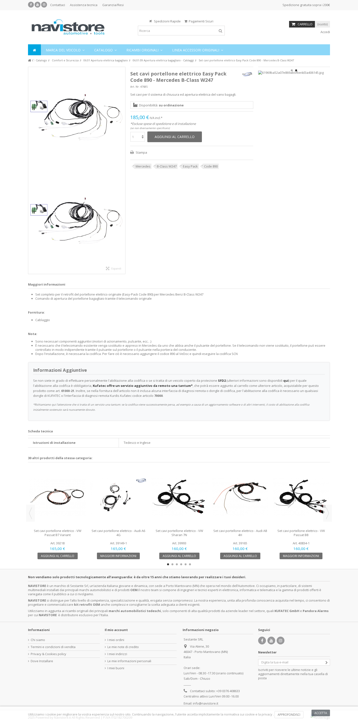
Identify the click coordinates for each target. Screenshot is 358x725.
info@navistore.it (205, 703)
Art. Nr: (135, 86)
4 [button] (181, 564)
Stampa (141, 152)
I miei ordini (115, 640)
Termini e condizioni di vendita (53, 647)
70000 (158, 395)
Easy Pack (190, 166)
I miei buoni (115, 668)
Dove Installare (42, 661)
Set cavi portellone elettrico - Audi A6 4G (118, 533)
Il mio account (116, 630)
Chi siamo (38, 640)
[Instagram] (44, 5)
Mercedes (143, 166)
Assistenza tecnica (83, 5)
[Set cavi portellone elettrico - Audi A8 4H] (240, 497)
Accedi (325, 32)
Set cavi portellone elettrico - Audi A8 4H (240, 533)
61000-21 (67, 391)
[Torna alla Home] (29, 60)
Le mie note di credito (123, 647)
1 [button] (292, 70)
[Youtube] (37, 5)
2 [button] (296, 70)
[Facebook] (31, 5)
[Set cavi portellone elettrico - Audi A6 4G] (118, 497)
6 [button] (190, 564)
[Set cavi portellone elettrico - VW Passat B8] (301, 497)
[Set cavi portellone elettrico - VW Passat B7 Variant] (57, 497)
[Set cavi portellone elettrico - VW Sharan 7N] (179, 497)
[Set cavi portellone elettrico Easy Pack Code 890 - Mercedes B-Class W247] (76, 118)
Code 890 (211, 166)
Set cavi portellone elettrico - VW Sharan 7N (179, 533)
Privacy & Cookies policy (48, 654)
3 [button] (177, 564)
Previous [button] (30, 513)
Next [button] (327, 513)
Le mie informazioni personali (129, 661)
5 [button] (186, 564)
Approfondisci (289, 715)
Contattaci (57, 5)
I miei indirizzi (117, 654)
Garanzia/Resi (113, 5)
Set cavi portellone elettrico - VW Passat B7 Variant (57, 533)
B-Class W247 (167, 166)
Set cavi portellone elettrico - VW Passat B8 (301, 533)
